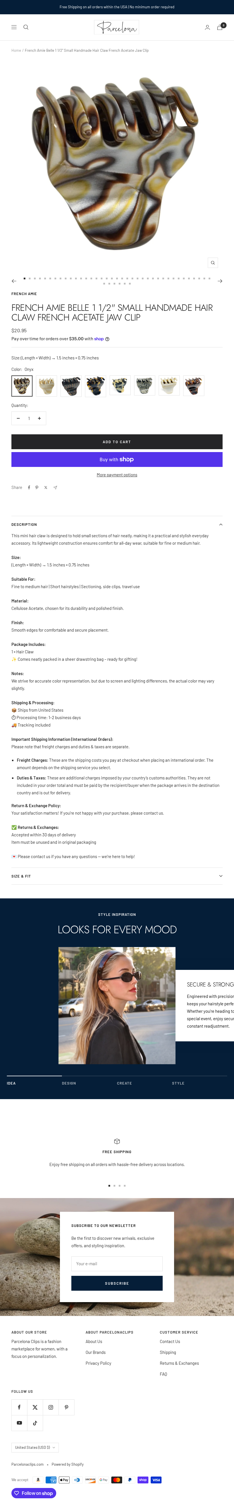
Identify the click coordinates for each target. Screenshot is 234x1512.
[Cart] (220, 27)
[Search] (26, 27)
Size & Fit (21, 876)
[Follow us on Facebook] (19, 1407)
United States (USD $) (32, 1447)
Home (16, 50)
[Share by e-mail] (55, 488)
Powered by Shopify (68, 1464)
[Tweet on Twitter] (45, 488)
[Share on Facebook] (29, 488)
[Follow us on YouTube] (19, 1423)
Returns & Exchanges (179, 1363)
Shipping (168, 1352)
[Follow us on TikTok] (35, 1423)
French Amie (24, 293)
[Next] (220, 281)
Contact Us (170, 1341)
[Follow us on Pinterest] (66, 1407)
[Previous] (13, 281)
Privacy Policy (98, 1363)
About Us (94, 1341)
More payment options (117, 474)
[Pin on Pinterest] (36, 488)
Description (24, 524)
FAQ (163, 1373)
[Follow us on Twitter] (35, 1407)
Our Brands (96, 1352)
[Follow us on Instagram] (50, 1407)
